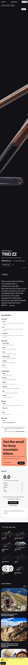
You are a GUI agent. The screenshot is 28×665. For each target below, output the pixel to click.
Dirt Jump (5, 274)
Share (23, 9)
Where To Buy (6, 264)
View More (12, 305)
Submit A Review (13, 502)
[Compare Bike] (13, 265)
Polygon (8, 251)
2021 (3, 251)
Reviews (12, 5)
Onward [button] (3, 663)
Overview (3, 5)
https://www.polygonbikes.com (8, 422)
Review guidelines (13, 505)
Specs (8, 5)
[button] (5, 660)
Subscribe (24, 1)
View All (25, 586)
